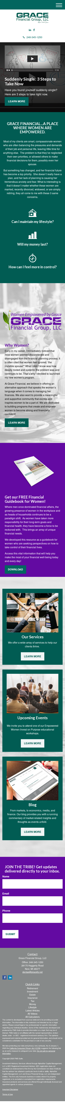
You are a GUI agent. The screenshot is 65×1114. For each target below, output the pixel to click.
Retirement (32, 988)
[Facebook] (34, 30)
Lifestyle (32, 1007)
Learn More (16, 101)
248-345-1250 (34, 37)
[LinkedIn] (30, 30)
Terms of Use (7, 1094)
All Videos (32, 1013)
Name (5, 876)
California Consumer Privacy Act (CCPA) (25, 1048)
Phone (6, 910)
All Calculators (32, 1016)
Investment (32, 991)
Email (5, 893)
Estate (32, 994)
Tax (32, 1001)
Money (32, 1004)
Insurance (33, 997)
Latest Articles (33, 1010)
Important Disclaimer (10, 1089)
